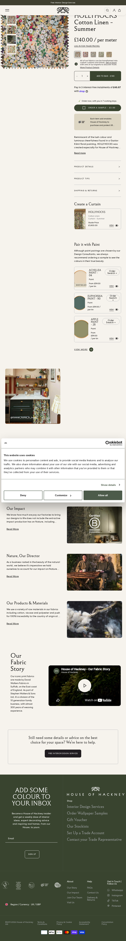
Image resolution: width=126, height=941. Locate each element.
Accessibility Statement (84, 923)
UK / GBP (36, 904)
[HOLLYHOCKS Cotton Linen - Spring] (85, 54)
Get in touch (111, 62)
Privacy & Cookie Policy (64, 923)
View (111, 225)
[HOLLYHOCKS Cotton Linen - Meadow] (101, 54)
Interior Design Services (85, 806)
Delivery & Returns (92, 898)
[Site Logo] (63, 10)
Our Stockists (78, 826)
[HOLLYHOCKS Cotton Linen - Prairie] (93, 54)
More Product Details (89, 67)
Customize (61, 495)
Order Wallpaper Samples (87, 813)
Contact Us (93, 892)
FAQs (90, 887)
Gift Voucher (77, 819)
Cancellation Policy (107, 923)
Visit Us (70, 902)
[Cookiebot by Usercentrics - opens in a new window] (108, 443)
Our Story (72, 887)
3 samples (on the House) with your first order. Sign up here (63, 2)
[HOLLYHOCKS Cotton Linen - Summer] (77, 54)
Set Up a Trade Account (85, 832)
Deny (23, 495)
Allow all (103, 495)
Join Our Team (74, 897)
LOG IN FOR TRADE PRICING (87, 46)
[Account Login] (114, 10)
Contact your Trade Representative (94, 839)
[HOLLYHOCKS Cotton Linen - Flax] (109, 54)
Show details (108, 484)
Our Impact (73, 892)
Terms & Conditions (42, 923)
